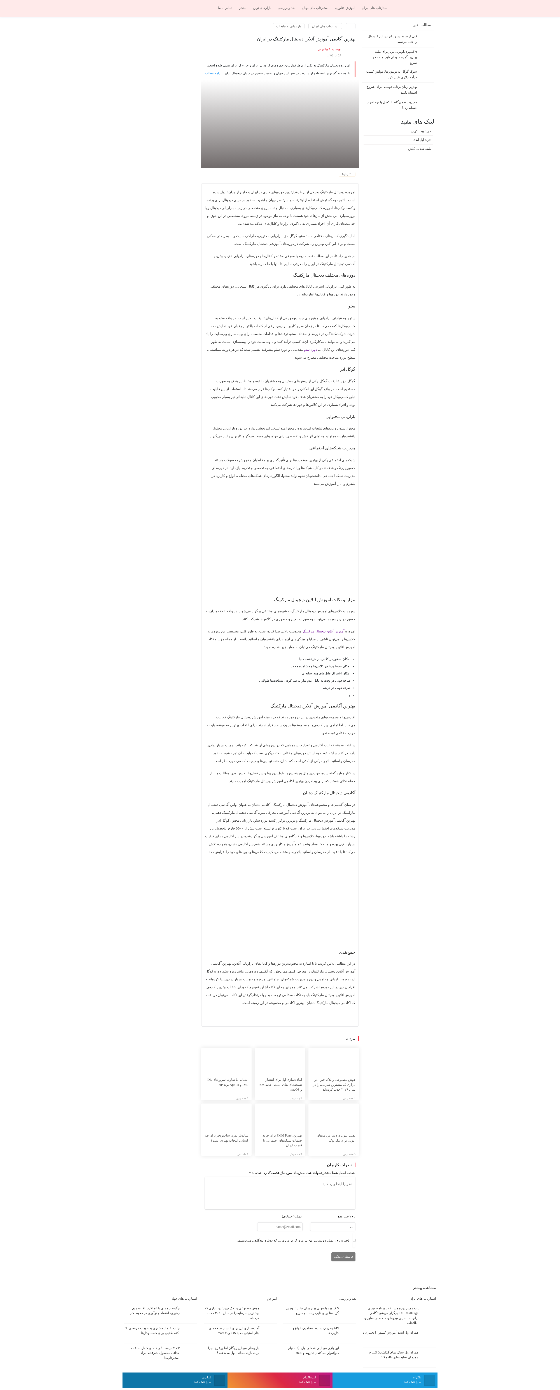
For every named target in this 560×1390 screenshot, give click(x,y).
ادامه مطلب (213, 73)
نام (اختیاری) (346, 1216)
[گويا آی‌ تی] (414, 7)
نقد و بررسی (347, 1298)
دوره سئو (310, 349)
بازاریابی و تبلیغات (288, 26)
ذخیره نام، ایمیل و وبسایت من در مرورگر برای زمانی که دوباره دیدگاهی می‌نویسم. (293, 1240)
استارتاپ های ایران (325, 26)
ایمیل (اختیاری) (292, 1216)
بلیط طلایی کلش (419, 148)
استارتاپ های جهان (183, 1298)
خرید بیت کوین (421, 131)
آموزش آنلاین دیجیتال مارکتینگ (323, 631)
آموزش (271, 1298)
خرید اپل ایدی (422, 139)
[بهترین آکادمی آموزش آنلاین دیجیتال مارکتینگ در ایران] (280, 124)
